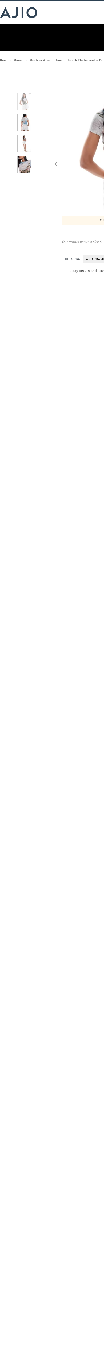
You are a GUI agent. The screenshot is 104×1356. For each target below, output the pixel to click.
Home (4, 60)
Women (19, 60)
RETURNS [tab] (72, 258)
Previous (55, 163)
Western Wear (40, 60)
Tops (59, 60)
